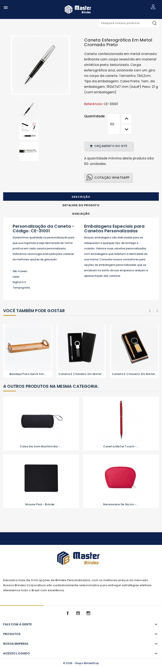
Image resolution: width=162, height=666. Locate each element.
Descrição (81, 197)
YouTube (78, 613)
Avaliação (81, 214)
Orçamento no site (108, 146)
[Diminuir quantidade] (126, 129)
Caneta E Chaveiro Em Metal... (81, 374)
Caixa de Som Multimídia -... (41, 446)
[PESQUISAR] (154, 23)
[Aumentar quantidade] (126, 119)
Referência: (93, 104)
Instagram (88, 613)
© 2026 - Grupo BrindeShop (81, 663)
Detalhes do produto (81, 205)
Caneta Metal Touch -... (121, 446)
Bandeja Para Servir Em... (27, 374)
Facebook (67, 613)
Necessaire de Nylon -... (121, 504)
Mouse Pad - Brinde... (41, 504)
